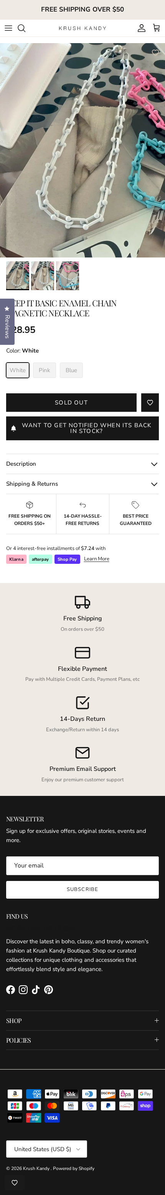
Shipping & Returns (32, 484)
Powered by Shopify (73, 1168)
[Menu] (8, 28)
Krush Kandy (37, 1168)
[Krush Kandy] (83, 28)
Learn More (96, 558)
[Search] (25, 28)
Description (21, 464)
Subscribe (82, 889)
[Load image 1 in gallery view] (82, 153)
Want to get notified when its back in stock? (87, 428)
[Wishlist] (15, 1182)
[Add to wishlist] (155, 53)
